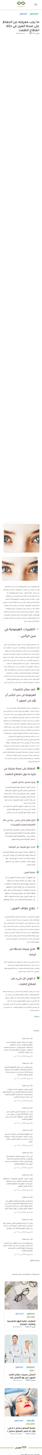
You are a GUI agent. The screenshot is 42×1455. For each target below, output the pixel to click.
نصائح (32, 1370)
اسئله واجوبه (30, 1367)
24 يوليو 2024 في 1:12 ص (23, 1190)
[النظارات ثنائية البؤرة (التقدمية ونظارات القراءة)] (21, 1309)
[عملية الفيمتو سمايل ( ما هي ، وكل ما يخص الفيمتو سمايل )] (21, 1416)
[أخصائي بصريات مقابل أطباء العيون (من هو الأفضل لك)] (21, 1363)
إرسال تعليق (34, 1261)
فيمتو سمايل (30, 1424)
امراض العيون (34, 14)
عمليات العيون (18, 1420)
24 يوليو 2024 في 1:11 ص (23, 1101)
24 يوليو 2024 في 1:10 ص (23, 1056)
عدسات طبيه (20, 1314)
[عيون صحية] (21, 7)
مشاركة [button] (36, 1016)
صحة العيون (23, 14)
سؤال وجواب (30, 1420)
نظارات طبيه (30, 1317)
